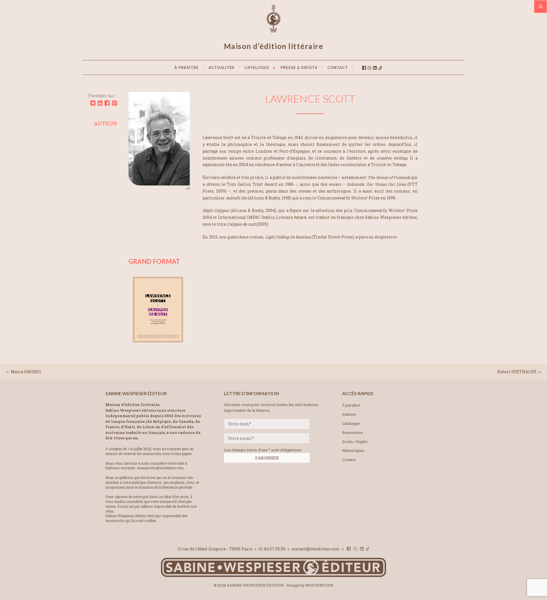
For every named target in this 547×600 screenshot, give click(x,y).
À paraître (351, 405)
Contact (349, 459)
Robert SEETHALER (517, 371)
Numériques (353, 450)
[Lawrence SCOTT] (159, 184)
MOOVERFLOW (319, 585)
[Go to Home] (273, 576)
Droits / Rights (355, 441)
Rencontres (352, 432)
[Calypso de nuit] (158, 341)
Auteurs (349, 414)
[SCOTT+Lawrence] (92, 103)
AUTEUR (105, 123)
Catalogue (351, 423)
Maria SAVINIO (26, 371)
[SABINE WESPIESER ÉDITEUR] (273, 30)
